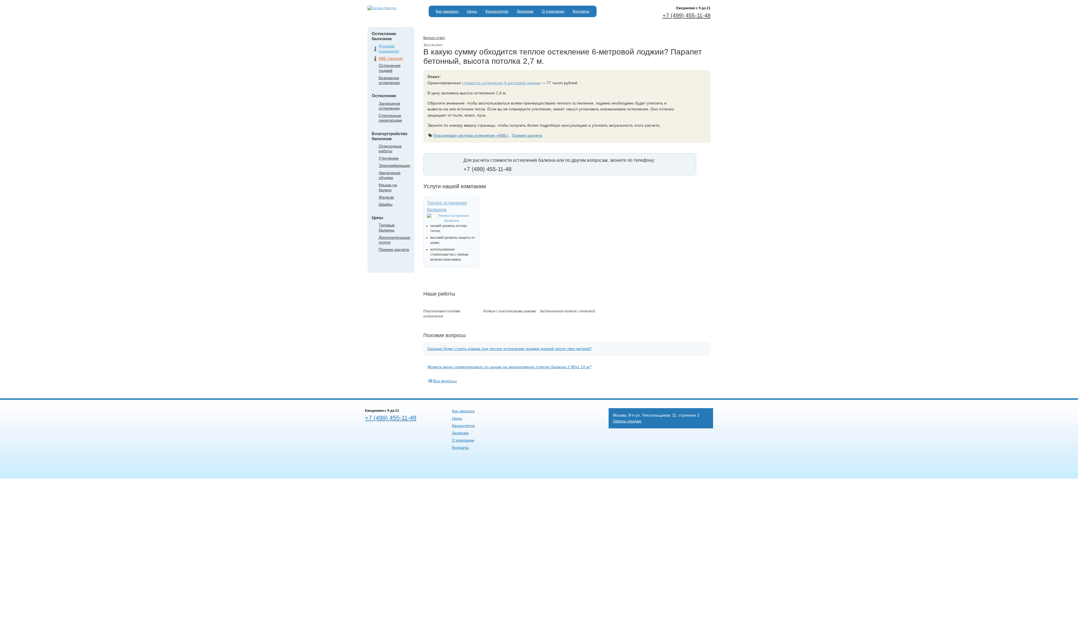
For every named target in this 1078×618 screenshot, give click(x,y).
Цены (472, 11)
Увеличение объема (390, 175)
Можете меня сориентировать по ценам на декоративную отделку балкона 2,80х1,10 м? (509, 367)
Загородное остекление (389, 105)
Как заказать (447, 11)
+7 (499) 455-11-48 (687, 15)
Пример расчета (394, 249)
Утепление (389, 158)
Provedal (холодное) (389, 48)
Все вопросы (445, 381)
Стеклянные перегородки (390, 117)
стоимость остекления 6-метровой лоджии (501, 83)
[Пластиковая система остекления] (423, 304)
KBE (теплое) (391, 58)
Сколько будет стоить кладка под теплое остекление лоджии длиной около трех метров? (510, 348)
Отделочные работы (390, 148)
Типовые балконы (387, 227)
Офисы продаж (627, 421)
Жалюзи (386, 197)
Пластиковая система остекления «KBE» (470, 135)
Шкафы (385, 204)
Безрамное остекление (389, 80)
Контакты (581, 11)
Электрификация (394, 165)
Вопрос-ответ (434, 38)
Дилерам (525, 11)
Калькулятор (496, 11)
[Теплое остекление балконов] (451, 218)
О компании (553, 11)
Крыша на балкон (388, 187)
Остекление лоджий (390, 67)
